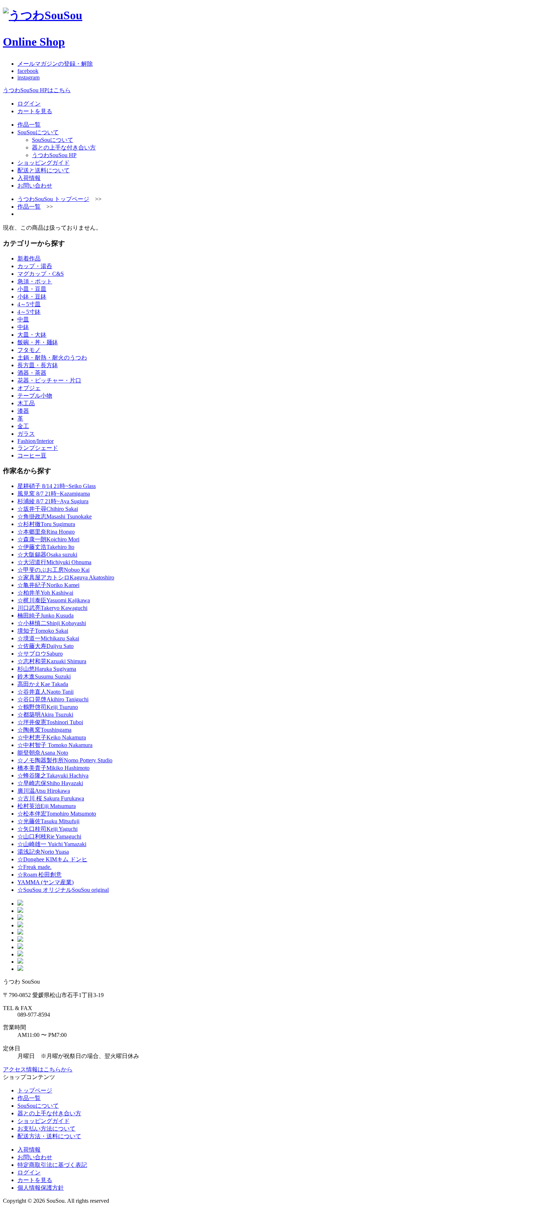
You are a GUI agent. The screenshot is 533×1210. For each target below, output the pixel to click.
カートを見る (34, 111)
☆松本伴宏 (56, 814)
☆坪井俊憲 (50, 722)
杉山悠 (46, 669)
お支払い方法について (46, 1128)
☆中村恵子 (51, 737)
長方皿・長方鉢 (37, 365)
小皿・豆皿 (31, 289)
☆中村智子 (54, 745)
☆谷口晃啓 (52, 699)
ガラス (26, 434)
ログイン (29, 104)
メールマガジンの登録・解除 (55, 64)
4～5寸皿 (29, 304)
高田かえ (42, 684)
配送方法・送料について (49, 1136)
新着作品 (29, 258)
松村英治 (46, 806)
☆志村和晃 (51, 661)
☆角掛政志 (54, 516)
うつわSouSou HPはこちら (37, 90)
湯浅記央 (43, 852)
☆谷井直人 (45, 692)
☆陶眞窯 (44, 730)
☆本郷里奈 (46, 532)
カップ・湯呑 (34, 266)
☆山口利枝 (49, 836)
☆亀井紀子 (48, 585)
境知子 (42, 631)
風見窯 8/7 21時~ (53, 494)
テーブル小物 (34, 396)
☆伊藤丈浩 (45, 547)
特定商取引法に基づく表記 (52, 1165)
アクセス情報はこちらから (38, 1069)
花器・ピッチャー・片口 (49, 380)
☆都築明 (45, 714)
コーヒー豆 (31, 455)
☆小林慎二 (51, 623)
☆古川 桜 (50, 798)
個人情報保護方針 (40, 1188)
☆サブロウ (40, 654)
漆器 (23, 411)
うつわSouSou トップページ (53, 199)
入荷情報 (29, 178)
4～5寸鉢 (29, 312)
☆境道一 (48, 638)
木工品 (26, 403)
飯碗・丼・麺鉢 (37, 342)
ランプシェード (37, 448)
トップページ (34, 1090)
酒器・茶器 (31, 373)
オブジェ (29, 388)
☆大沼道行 (54, 562)
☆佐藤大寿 (45, 646)
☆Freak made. (34, 867)
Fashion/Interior (35, 441)
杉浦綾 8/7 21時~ (52, 501)
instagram (28, 77)
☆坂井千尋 (47, 509)
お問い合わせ (34, 185)
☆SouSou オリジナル (63, 890)
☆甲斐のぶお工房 (53, 570)
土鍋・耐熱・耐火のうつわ (52, 357)
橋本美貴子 (53, 768)
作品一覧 (29, 125)
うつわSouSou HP (54, 155)
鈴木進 (44, 676)
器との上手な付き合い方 (64, 147)
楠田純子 (45, 615)
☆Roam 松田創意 (39, 874)
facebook (27, 71)
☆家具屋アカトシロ (65, 577)
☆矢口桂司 (47, 829)
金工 (23, 426)
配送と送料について (43, 170)
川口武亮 (52, 608)
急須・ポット (34, 281)
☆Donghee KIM (52, 859)
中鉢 (23, 327)
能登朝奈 (42, 753)
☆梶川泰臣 (53, 600)
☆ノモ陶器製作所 (64, 760)
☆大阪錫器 (47, 554)
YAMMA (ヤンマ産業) (45, 882)
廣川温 (43, 791)
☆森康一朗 (48, 539)
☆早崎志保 (50, 783)
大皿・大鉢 (31, 335)
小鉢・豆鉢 (31, 297)
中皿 (23, 319)
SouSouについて (38, 132)
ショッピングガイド (43, 163)
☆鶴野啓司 (47, 707)
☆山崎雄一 (51, 844)
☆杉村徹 (46, 524)
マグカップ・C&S (40, 274)
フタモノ (29, 350)
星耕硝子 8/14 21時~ (56, 486)
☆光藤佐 (48, 821)
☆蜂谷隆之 (52, 775)
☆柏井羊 (45, 593)
